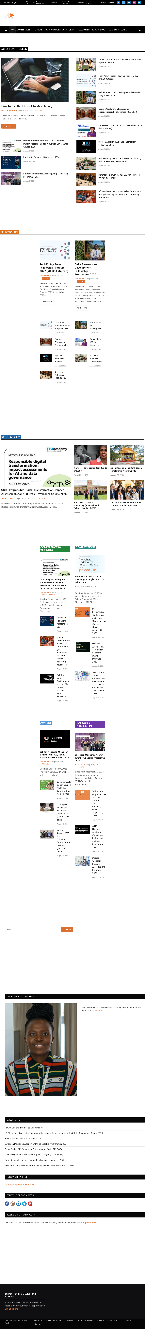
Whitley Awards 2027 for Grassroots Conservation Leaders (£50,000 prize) (63, 841)
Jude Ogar (44, 275)
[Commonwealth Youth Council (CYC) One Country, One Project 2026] (47, 785)
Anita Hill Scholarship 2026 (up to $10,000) (90, 469)
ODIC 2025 (113, 30)
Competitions (58, 30)
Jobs (94, 30)
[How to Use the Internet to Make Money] (35, 80)
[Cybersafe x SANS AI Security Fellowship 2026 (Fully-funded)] (86, 130)
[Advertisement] (89, 15)
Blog (102, 30)
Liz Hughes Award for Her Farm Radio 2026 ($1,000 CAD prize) (63, 812)
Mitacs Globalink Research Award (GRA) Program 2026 (98, 866)
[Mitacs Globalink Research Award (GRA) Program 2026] (82, 861)
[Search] (139, 30)
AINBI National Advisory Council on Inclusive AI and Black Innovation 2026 (97, 837)
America (45, 764)
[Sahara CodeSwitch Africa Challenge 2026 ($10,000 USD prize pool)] (90, 564)
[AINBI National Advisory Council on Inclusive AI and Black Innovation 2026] (82, 829)
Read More (9, 126)
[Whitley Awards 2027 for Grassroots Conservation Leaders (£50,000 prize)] (47, 834)
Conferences (23, 30)
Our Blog (37, 110)
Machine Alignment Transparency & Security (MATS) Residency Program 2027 (119, 160)
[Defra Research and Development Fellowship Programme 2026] (86, 97)
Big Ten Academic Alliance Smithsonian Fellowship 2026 (117, 144)
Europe (81, 281)
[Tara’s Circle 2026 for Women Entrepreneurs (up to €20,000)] (86, 64)
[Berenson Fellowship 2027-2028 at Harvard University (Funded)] (86, 179)
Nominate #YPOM (66, 3)
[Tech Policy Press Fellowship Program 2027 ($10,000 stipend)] (86, 80)
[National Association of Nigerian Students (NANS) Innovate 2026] (82, 647)
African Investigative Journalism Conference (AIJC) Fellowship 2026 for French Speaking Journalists (119, 194)
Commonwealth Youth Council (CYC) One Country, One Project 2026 (64, 788)
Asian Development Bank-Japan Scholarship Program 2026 (126, 469)
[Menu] (6, 30)
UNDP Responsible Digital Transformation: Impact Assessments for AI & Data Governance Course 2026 (45, 144)
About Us (28, 3)
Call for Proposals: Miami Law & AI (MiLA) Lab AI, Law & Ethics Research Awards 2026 (54, 755)
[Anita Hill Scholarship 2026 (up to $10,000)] (90, 455)
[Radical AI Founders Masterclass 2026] (11, 162)
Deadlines (56, 3)
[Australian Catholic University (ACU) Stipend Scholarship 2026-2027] (90, 490)
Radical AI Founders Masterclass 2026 (41, 157)
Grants (73, 30)
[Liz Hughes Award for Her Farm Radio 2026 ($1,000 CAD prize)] (47, 808)
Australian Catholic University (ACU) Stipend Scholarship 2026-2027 (86, 505)
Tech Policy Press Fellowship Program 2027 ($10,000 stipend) (118, 78)
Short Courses (40, 499)
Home (13, 30)
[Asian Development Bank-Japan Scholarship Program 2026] (127, 455)
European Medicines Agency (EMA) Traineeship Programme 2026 (45, 175)
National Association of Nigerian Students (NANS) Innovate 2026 (98, 653)
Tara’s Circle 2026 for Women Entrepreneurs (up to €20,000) (119, 61)
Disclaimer (102, 3)
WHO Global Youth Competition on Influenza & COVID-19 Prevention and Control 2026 (98, 683)
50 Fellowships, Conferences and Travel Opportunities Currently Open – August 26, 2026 (99, 621)
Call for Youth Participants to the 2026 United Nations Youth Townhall (63, 686)
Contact (111, 3)
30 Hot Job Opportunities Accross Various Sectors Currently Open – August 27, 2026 (99, 803)
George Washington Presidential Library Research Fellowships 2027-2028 (117, 111)
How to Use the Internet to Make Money (27, 106)
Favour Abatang (9, 110)
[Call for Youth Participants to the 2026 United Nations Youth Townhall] (47, 678)
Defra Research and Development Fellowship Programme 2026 (119, 94)
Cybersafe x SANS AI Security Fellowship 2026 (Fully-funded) (120, 127)
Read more (97, 1010)
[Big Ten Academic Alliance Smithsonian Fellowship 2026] (86, 146)
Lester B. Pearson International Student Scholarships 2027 (125, 504)
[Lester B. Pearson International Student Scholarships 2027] (127, 490)
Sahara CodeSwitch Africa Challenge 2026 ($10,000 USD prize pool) (89, 579)
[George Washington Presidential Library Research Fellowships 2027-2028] (86, 113)
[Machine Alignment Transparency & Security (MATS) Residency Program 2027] (86, 163)
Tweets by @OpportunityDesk (19, 1184)
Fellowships (84, 30)
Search (124, 30)
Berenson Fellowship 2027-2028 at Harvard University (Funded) (119, 177)
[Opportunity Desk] (9, 16)
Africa (45, 278)
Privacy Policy (89, 3)
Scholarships (41, 30)
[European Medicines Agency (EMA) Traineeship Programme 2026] (11, 178)
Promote (80, 3)
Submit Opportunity (40, 3)
